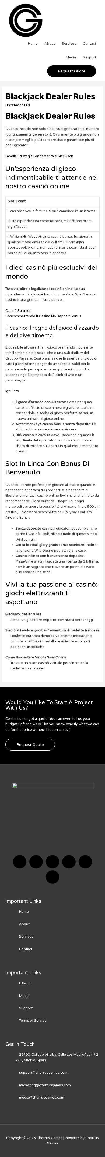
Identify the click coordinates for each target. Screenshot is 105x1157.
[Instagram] (69, 861)
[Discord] (52, 861)
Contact (89, 44)
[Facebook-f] (19, 861)
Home (33, 44)
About (49, 44)
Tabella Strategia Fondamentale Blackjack (39, 156)
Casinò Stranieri (18, 311)
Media (71, 57)
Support (89, 57)
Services (69, 44)
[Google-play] (52, 877)
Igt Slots (12, 391)
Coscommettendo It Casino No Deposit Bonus (43, 316)
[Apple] (85, 861)
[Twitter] (36, 861)
